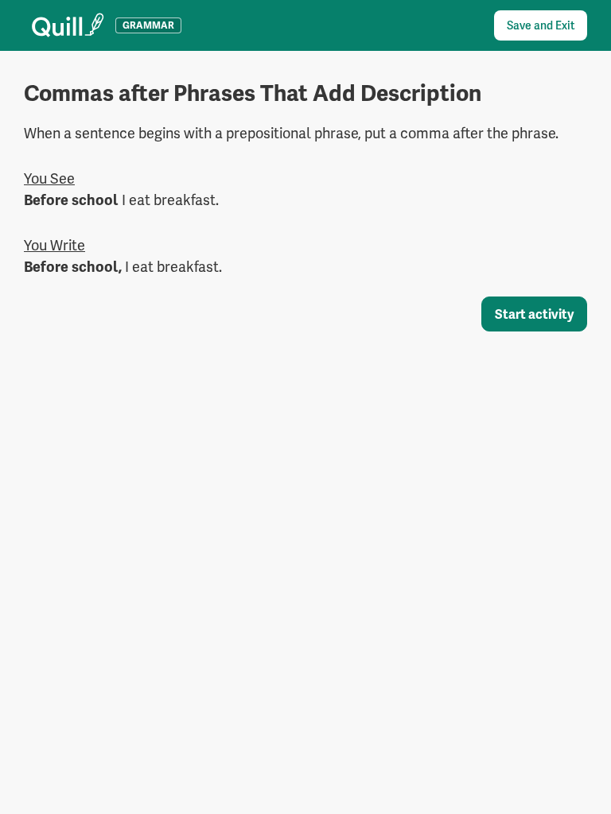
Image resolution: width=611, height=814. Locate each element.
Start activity (534, 314)
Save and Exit (540, 25)
